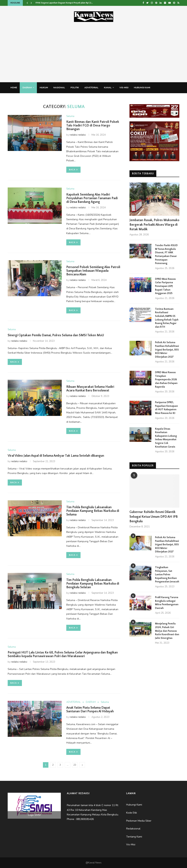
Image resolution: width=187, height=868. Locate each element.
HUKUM (44, 87)
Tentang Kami (71, 98)
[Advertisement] (93, 49)
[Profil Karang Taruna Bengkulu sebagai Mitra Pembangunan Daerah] (140, 603)
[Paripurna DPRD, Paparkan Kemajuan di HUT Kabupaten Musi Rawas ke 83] (140, 408)
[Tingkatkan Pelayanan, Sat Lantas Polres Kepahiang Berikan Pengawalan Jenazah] (140, 573)
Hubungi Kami (142, 87)
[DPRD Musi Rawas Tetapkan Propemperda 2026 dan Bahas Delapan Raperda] (140, 378)
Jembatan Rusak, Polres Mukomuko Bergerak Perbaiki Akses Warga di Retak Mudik (154, 224)
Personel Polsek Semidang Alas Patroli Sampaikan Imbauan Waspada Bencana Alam (93, 270)
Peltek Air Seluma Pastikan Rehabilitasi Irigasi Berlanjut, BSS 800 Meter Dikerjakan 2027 (167, 349)
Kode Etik (90, 98)
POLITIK (74, 87)
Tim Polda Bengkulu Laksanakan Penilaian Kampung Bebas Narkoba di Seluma (92, 510)
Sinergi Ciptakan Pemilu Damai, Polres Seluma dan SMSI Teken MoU (56, 335)
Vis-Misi (123, 87)
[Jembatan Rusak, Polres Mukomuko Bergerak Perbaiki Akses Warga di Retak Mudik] (154, 199)
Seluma (70, 116)
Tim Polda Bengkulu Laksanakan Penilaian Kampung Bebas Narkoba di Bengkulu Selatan (92, 583)
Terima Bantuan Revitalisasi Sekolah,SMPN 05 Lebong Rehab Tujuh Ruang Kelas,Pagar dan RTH (166, 318)
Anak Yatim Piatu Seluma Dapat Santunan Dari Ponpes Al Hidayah (90, 709)
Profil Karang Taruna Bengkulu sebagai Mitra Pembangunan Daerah (166, 603)
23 (74, 764)
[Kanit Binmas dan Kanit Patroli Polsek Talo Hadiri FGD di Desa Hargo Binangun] (35, 133)
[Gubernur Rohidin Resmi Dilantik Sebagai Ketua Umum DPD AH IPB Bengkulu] (154, 491)
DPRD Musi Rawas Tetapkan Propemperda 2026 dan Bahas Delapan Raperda (166, 379)
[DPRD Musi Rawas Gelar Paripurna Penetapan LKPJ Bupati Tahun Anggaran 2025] (140, 284)
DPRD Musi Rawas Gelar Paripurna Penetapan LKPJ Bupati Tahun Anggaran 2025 (165, 286)
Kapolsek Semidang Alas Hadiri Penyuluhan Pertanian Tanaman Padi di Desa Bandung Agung (92, 198)
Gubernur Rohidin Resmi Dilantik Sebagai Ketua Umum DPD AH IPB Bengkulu (153, 516)
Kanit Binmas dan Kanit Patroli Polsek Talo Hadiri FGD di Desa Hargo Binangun (92, 125)
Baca (72, 169)
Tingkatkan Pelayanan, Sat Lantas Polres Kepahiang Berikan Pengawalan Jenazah (167, 574)
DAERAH (27, 87)
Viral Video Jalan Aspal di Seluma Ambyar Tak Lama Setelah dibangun (56, 456)
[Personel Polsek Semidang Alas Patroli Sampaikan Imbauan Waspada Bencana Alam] (35, 278)
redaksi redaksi (78, 135)
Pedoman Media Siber (23, 98)
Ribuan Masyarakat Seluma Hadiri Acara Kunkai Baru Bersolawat (90, 388)
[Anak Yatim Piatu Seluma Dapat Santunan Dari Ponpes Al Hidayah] (35, 719)
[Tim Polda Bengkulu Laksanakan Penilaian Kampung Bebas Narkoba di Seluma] (35, 518)
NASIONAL (59, 87)
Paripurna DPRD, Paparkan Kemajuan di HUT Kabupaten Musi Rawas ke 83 (166, 408)
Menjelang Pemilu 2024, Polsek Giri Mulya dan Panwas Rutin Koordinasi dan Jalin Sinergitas (167, 630)
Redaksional (49, 98)
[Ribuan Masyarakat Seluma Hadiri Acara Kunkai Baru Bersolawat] (35, 398)
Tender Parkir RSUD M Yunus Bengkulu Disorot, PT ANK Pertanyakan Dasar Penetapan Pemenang (166, 254)
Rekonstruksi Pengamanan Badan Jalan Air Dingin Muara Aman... (67, 3)
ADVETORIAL (91, 87)
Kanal (108, 87)
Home (13, 87)
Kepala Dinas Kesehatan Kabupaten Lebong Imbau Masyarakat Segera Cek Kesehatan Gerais (166, 437)
